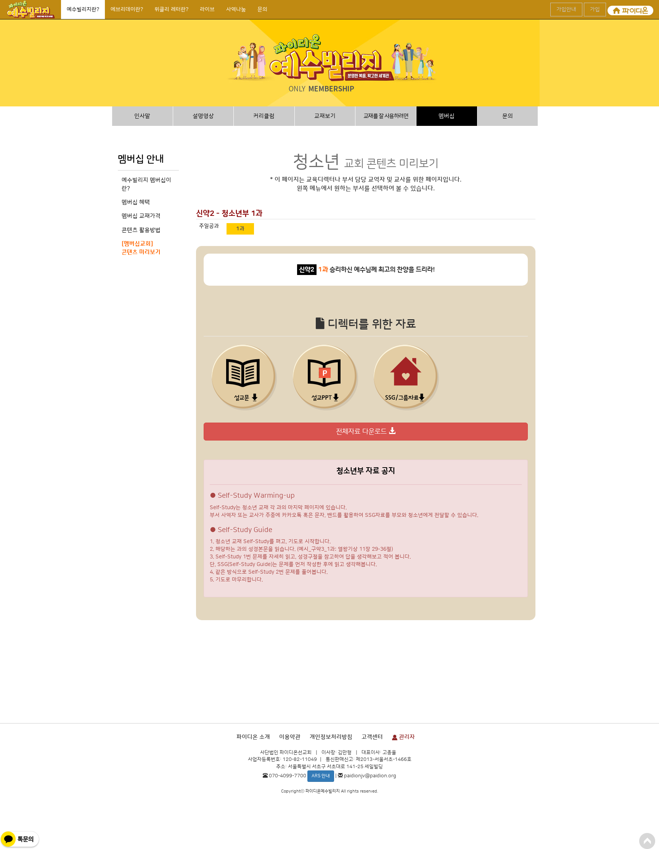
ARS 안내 (321, 775)
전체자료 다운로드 (362, 432)
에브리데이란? (127, 9)
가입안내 (566, 9)
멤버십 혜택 (136, 202)
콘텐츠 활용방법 (141, 230)
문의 (262, 9)
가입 (595, 9)
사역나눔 (236, 9)
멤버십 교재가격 (141, 216)
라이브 (207, 9)
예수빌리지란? (83, 9)
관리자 (406, 737)
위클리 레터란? (171, 9)
